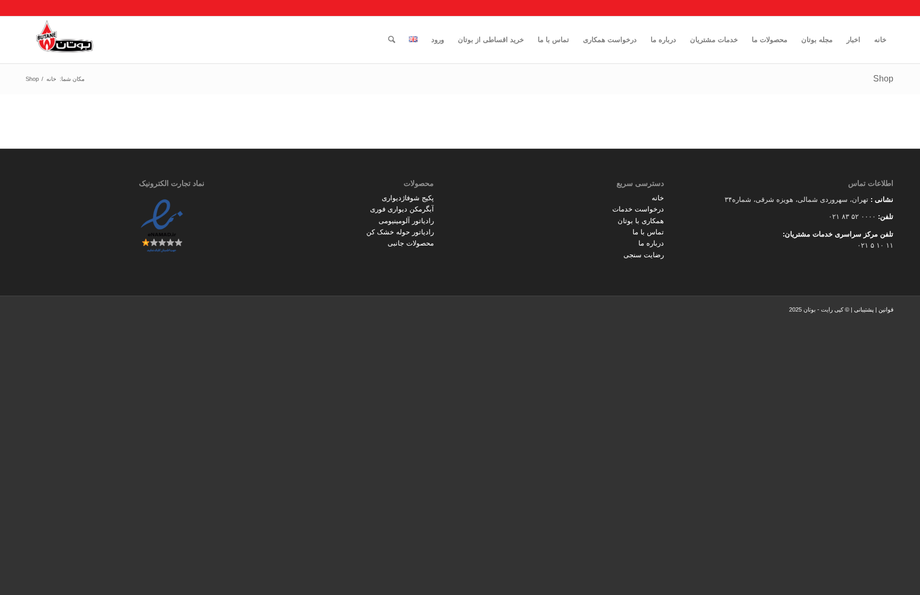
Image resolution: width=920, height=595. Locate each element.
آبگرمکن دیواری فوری (402, 209)
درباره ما (651, 243)
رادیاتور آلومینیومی (406, 221)
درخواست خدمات (638, 209)
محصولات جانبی (411, 243)
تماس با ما (648, 232)
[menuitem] (880, 40)
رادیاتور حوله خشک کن (400, 232)
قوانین (885, 309)
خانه (658, 198)
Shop (883, 78)
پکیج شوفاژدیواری (408, 198)
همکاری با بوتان (641, 221)
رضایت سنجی (643, 255)
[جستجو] (391, 40)
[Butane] (65, 40)
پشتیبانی (864, 309)
